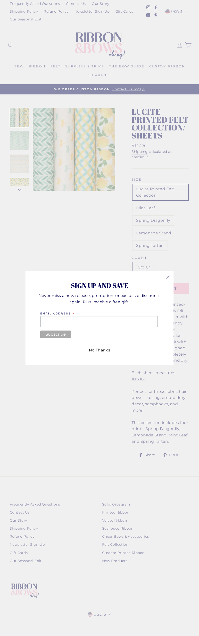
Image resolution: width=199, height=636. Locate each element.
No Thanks (99, 350)
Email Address (57, 313)
